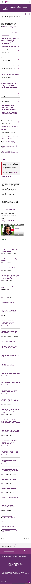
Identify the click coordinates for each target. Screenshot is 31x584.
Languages (21, 558)
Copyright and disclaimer (19, 579)
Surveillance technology (6, 518)
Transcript (9, 239)
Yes (12, 544)
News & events (24, 556)
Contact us (3, 558)
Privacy (14, 579)
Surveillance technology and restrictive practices (9, 146)
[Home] (5, 2)
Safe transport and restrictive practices (8, 517)
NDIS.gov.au (3, 581)
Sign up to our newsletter (10, 550)
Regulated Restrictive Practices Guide (8, 141)
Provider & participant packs (6, 556)
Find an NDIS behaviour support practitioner (9, 529)
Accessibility (3, 579)
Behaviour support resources (6, 532)
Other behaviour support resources (7, 155)
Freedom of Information (9, 579)
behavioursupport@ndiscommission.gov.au (13, 198)
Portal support (15, 556)
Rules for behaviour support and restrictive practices (10, 530)
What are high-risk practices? (6, 516)
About (20, 556)
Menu (28, 2)
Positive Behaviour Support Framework (8, 531)
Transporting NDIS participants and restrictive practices (10, 145)
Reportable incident (14, 172)
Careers (12, 558)
